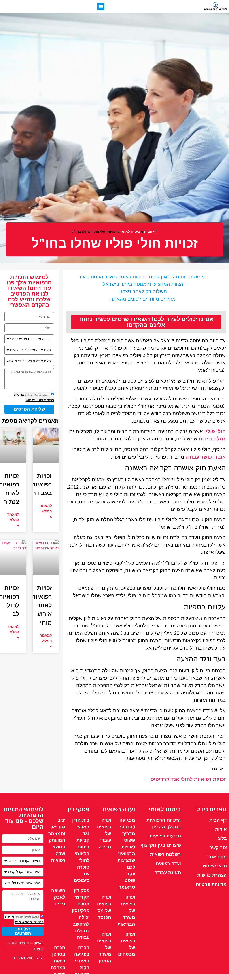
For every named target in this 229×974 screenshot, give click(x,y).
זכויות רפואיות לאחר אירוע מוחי (41, 605)
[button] (100, 6)
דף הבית (151, 232)
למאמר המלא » (46, 511)
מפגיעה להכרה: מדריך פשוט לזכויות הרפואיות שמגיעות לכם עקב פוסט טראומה (125, 854)
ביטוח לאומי (130, 232)
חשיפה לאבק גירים (58, 897)
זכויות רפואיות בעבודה (41, 484)
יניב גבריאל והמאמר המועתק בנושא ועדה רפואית (56, 840)
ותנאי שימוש (34, 400)
